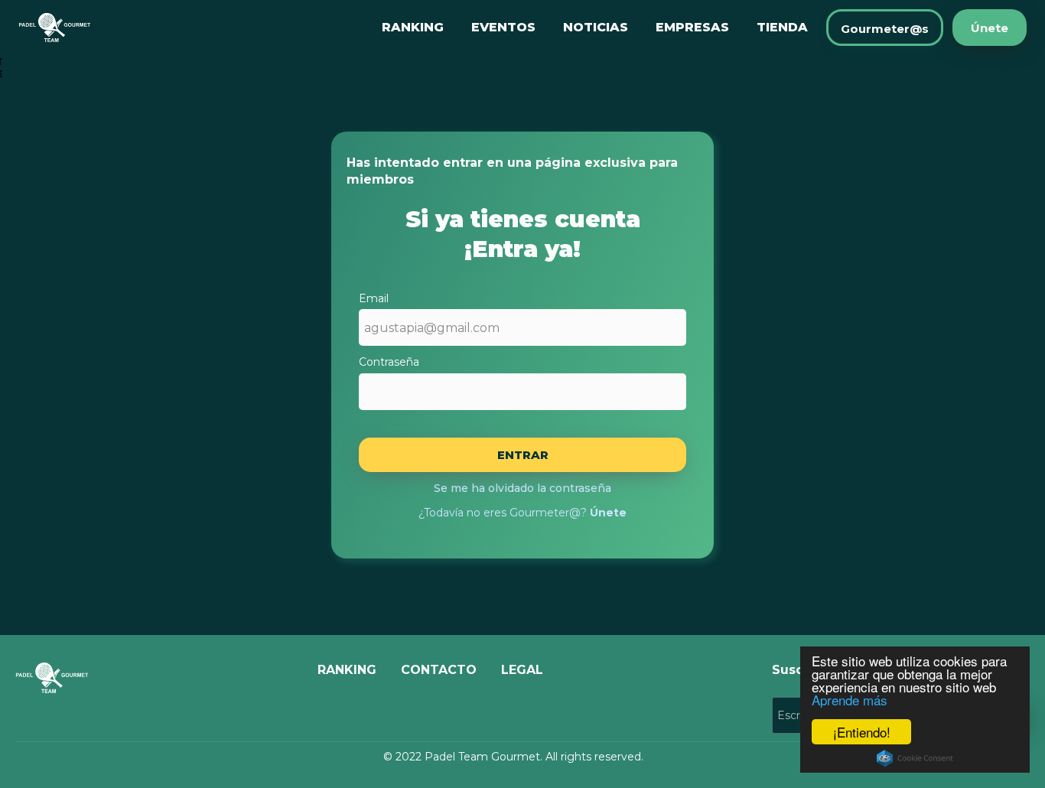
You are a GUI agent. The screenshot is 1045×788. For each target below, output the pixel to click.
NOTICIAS (595, 27)
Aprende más (849, 699)
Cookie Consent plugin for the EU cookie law (915, 758)
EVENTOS (503, 27)
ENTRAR (523, 455)
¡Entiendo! (861, 731)
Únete (989, 28)
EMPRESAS (692, 27)
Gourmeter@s (885, 28)
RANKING (413, 27)
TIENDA (782, 27)
